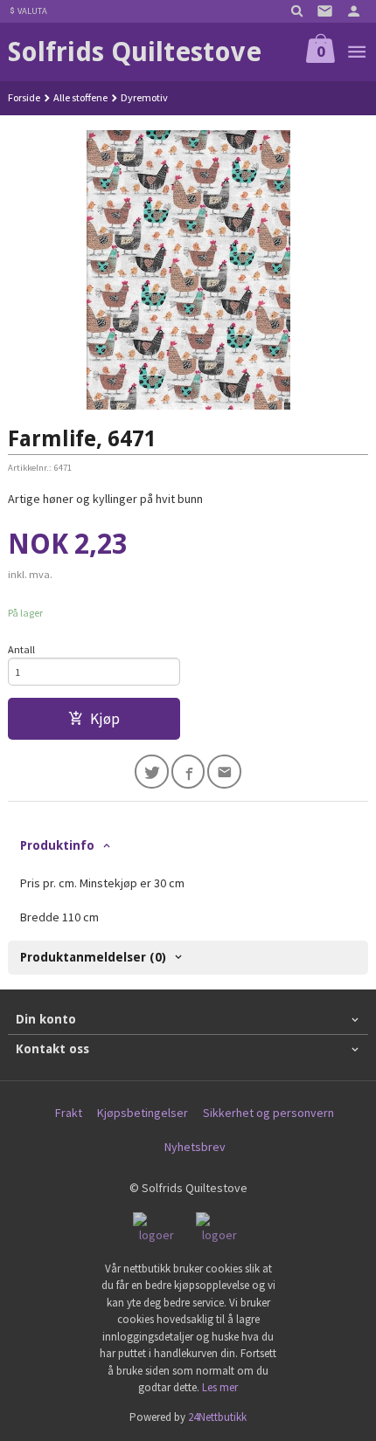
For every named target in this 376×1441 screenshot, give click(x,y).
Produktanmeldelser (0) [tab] (93, 957)
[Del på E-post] (224, 772)
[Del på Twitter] (152, 772)
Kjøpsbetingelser (142, 1112)
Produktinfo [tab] (57, 845)
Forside (24, 97)
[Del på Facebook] (188, 772)
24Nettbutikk (217, 1417)
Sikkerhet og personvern (268, 1112)
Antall (21, 649)
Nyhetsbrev (195, 1147)
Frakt (68, 1112)
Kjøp (105, 718)
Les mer (220, 1387)
